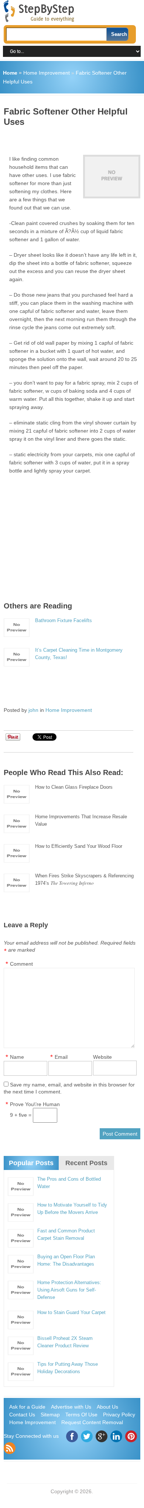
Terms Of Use (81, 1414)
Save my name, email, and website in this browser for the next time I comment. (69, 1088)
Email (61, 1057)
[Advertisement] (74, 138)
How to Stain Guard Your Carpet (71, 1312)
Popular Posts (31, 1163)
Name (17, 1057)
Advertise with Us (71, 1407)
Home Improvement (46, 73)
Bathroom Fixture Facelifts (63, 620)
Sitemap (50, 1414)
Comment (21, 964)
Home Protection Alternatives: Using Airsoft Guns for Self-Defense (69, 1290)
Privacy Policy (119, 1414)
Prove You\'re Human (35, 1104)
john (33, 710)
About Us (107, 1407)
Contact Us (22, 1414)
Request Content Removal (92, 1422)
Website (102, 1057)
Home (10, 73)
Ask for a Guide (27, 1407)
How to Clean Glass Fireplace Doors (74, 787)
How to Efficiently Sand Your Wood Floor (78, 846)
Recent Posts (86, 1163)
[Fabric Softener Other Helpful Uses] (111, 176)
